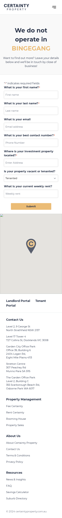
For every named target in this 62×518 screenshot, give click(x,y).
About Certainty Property (21, 442)
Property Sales (15, 425)
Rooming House (16, 418)
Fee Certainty (14, 406)
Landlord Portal (18, 301)
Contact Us (13, 449)
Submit (31, 206)
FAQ (9, 485)
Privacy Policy (14, 461)
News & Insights (16, 479)
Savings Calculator (17, 492)
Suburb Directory (16, 498)
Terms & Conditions (18, 455)
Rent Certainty (15, 412)
